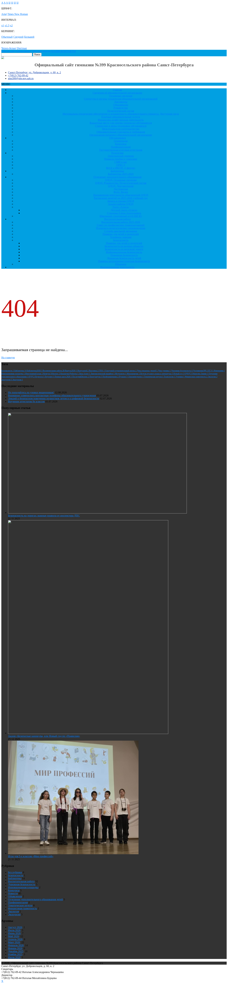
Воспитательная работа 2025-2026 (120, 222)
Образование (120, 104)
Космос (56, 373)
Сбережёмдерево (136, 376)
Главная (117, 89)
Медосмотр (121, 373)
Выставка (94, 370)
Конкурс (47, 373)
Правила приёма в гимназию (120, 159)
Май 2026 (13, 936)
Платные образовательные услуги (120, 116)
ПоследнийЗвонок (80, 376)
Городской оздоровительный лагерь (121, 370)
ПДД (32, 376)
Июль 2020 (14, 957)
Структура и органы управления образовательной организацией (121, 98)
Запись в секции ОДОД (120, 201)
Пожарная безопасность (124, 255)
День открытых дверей (147, 370)
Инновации (219, 370)
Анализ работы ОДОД (120, 204)
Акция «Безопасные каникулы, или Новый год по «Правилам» (44, 736)
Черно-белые (8, 48)
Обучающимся (117, 137)
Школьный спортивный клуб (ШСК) (121, 216)
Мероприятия (133, 373)
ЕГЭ (211, 370)
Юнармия (120, 264)
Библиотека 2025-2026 (121, 174)
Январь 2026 (15, 948)
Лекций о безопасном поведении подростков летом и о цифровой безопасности (53, 398)
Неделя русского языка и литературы (156, 373)
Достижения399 (200, 370)
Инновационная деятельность (117, 267)
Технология (170, 376)
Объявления (15, 896)
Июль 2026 (14, 930)
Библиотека (117, 171)
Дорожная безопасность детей (124, 258)
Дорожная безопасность (182, 370)
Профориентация (121, 146)
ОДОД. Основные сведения (121, 180)
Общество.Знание (200, 373)
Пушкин (123, 376)
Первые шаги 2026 (63, 376)
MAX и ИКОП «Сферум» (120, 168)
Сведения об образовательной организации (117, 92)
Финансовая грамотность (196, 376)
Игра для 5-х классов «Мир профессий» (30, 856)
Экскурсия (17, 380)
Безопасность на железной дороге (124, 249)
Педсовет (50, 376)
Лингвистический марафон (103, 373)
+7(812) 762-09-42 (18, 75)
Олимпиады (121, 140)
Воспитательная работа (117, 219)
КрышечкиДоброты (69, 373)
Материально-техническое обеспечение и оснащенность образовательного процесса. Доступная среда (121, 113)
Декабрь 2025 (15, 951)
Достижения (121, 189)
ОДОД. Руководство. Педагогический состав (120, 183)
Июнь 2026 (14, 933)
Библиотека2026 (35, 370)
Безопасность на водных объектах (124, 246)
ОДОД (188, 373)
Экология (212, 376)
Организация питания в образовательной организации (120, 134)
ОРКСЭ (120, 165)
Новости (13, 893)
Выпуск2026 (71, 370)
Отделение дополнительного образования (117, 177)
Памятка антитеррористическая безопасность (124, 261)
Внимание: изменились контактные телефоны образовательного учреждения (52, 395)
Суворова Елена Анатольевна (124, 213)
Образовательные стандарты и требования (120, 131)
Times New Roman (17, 14)
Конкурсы (121, 143)
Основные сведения (120, 95)
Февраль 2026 (16, 945)
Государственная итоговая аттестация (120, 149)
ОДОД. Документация (120, 186)
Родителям (117, 153)
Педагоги (40, 376)
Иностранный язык (34, 373)
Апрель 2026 (15, 939)
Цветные (22, 48)
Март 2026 (14, 942)
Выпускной (83, 370)
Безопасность (120, 240)
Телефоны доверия (120, 237)
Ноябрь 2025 (15, 954)
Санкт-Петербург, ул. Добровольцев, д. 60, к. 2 (34, 72)
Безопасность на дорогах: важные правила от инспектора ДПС (44, 515)
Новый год (179, 373)
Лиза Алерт (85, 373)
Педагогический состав (120, 110)
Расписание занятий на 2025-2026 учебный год (121, 198)
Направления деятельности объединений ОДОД (120, 195)
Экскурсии (6, 380)
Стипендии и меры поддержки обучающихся (120, 125)
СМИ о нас (120, 162)
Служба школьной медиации (120, 231)
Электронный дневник (121, 156)
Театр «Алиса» (120, 207)
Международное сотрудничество (120, 128)
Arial (4, 14)
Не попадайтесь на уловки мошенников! (31, 392)
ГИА (102, 370)
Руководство (120, 107)
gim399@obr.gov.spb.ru (21, 78)
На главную (8, 357)
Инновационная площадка (13, 373)
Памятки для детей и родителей (121, 234)
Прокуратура (95, 376)
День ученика (164, 370)
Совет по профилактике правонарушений (121, 225)
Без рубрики (15, 872)
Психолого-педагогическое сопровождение (120, 228)
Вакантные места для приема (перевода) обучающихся (121, 122)
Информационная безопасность (124, 252)
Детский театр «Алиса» (124, 210)
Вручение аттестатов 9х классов (26, 401)
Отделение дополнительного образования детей (35, 899)
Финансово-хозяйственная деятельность (121, 119)
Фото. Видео (120, 192)
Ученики (180, 376)
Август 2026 (15, 927)
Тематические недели (154, 376)
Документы (120, 101)
